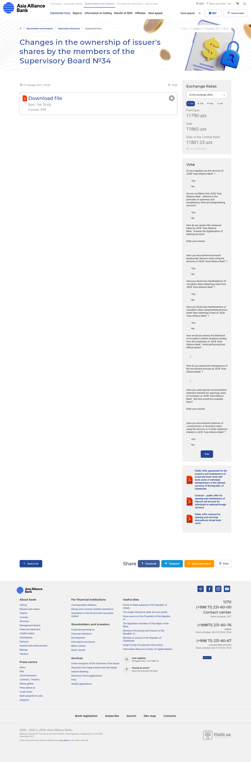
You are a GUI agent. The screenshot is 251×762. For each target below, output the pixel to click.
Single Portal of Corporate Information (143, 645)
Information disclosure (69, 28)
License (24, 617)
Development (78, 637)
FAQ (22, 671)
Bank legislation (86, 716)
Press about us (27, 687)
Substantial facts (60, 13)
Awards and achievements (33, 645)
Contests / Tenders (30, 679)
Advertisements (28, 675)
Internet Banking (79, 671)
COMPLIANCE (27, 633)
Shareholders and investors (39, 28)
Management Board (30, 625)
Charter (23, 613)
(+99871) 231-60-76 (214, 625)
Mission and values (30, 609)
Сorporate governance (83, 629)
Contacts (170, 716)
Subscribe (112, 716)
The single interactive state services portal (145, 612)
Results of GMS (123, 13)
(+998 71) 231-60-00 (213, 607)
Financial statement (30, 629)
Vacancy (24, 653)
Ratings (23, 649)
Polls (73, 679)
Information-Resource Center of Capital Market (147, 649)
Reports (77, 13)
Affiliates (140, 13)
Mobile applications (81, 684)
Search (131, 716)
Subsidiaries (26, 637)
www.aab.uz (64, 740)
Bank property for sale (31, 695)
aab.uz (24, 9)
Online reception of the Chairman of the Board (95, 663)
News (22, 667)
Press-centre (28, 662)
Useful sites (131, 599)
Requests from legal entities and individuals (94, 667)
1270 (227, 602)
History (23, 605)
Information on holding (98, 13)
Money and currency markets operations (92, 609)
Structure (24, 621)
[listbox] (206, 94)
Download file (45, 98)
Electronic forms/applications (86, 675)
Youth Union (26, 691)
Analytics (24, 700)
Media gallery (27, 683)
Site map (150, 716)
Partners (24, 641)
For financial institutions (88, 599)
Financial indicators (81, 633)
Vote (207, 454)
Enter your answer (195, 241)
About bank (28, 599)
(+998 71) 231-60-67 (213, 640)
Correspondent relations (84, 605)
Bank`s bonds (78, 650)
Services (77, 658)
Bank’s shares (78, 646)
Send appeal (155, 13)
